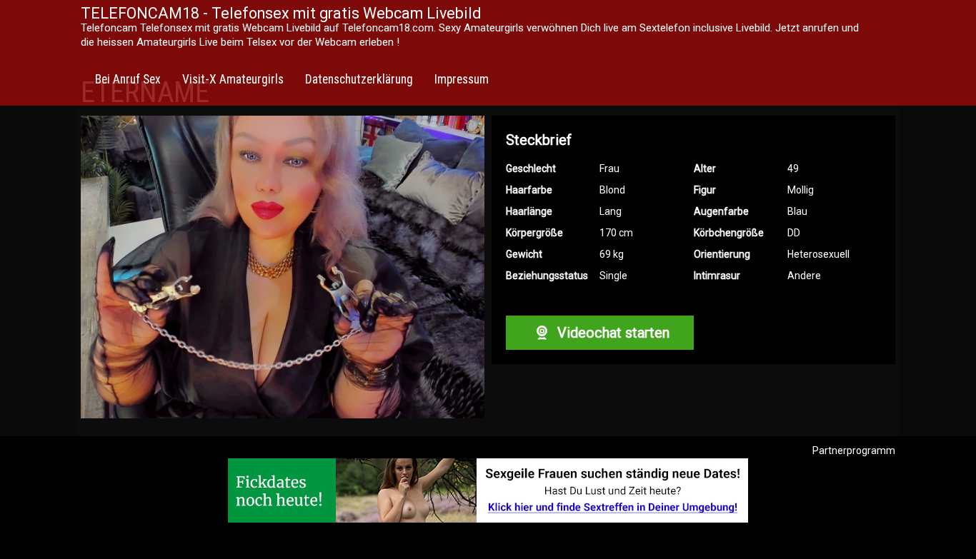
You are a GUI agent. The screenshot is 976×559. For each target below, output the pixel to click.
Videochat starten (611, 332)
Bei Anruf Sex (128, 79)
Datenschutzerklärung (359, 79)
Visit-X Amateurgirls (233, 79)
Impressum (461, 79)
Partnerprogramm (853, 450)
